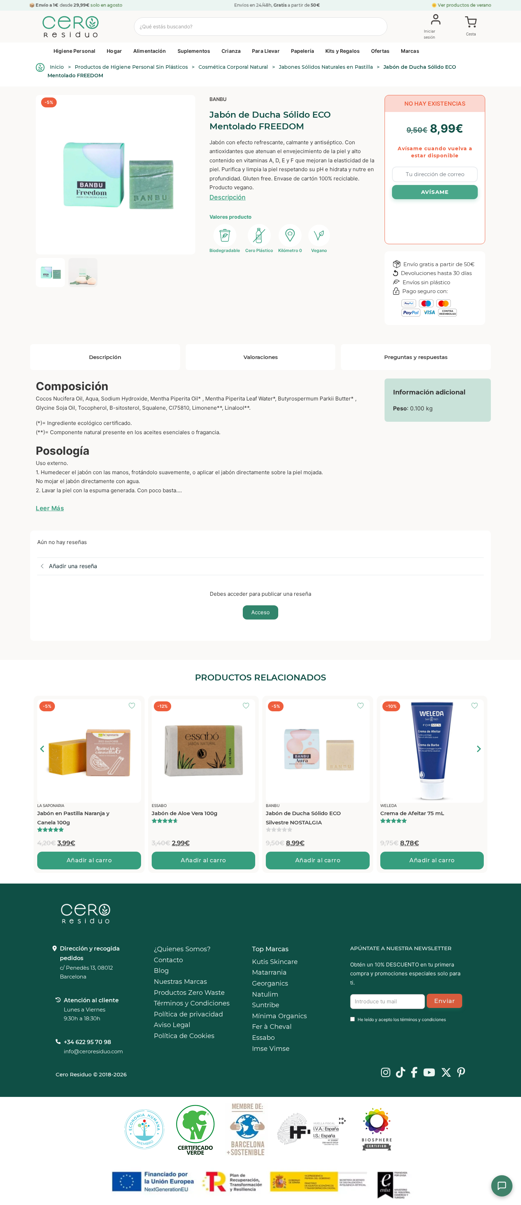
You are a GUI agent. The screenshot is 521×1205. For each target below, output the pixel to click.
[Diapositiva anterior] (42, 749)
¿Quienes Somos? (182, 949)
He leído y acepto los (402, 1019)
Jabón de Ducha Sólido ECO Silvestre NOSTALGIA (189, 818)
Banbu (217, 99)
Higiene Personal (74, 51)
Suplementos (194, 51)
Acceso (260, 612)
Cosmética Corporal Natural (233, 67)
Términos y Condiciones (192, 1003)
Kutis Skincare (275, 962)
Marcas (410, 51)
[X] (446, 1073)
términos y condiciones (423, 1019)
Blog (161, 971)
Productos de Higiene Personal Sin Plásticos (131, 67)
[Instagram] (385, 1073)
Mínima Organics (279, 1016)
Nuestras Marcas (180, 982)
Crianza (231, 51)
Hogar (114, 51)
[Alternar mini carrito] (471, 27)
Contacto (168, 960)
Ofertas (380, 51)
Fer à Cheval (272, 1027)
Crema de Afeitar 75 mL (298, 813)
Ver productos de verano (465, 5)
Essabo (263, 1038)
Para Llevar (266, 51)
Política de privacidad (188, 1014)
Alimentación (149, 51)
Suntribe (265, 1005)
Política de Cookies (184, 1036)
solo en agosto (107, 5)
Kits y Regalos (342, 51)
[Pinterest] (461, 1073)
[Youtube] (429, 1073)
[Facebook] (414, 1073)
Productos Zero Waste (189, 993)
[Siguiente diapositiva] (478, 749)
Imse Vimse (271, 1049)
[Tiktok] (400, 1073)
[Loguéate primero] (134, 706)
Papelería (302, 51)
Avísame (435, 192)
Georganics (270, 983)
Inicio (57, 67)
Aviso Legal (172, 1025)
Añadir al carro (89, 860)
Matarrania (269, 972)
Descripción (227, 197)
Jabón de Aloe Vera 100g (70, 813)
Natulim (265, 994)
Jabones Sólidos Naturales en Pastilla (326, 67)
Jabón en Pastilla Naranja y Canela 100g (416, 818)
